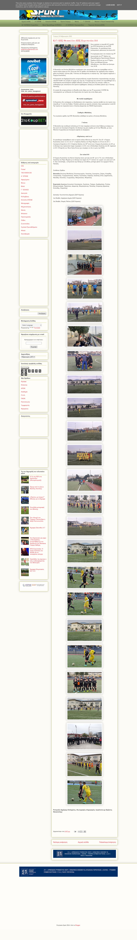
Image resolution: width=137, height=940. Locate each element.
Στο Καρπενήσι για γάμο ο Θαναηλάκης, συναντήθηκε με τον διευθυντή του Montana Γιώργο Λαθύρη (38, 541)
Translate (37, 328)
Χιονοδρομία (25, 234)
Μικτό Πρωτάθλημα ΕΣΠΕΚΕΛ (52, 25)
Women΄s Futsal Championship (104, 21)
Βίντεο (23, 183)
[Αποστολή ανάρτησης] (75, 831)
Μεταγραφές (25, 203)
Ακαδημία (24, 392)
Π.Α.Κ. (23, 395)
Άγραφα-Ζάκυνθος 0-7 (37, 528)
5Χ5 (22, 166)
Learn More (110, 5)
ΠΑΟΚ (23, 398)
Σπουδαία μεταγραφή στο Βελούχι (37, 508)
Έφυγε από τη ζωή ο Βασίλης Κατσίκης (37, 487)
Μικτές (77, 21)
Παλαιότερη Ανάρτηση (107, 842)
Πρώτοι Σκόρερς (66, 21)
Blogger (77, 925)
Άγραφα (23, 381)
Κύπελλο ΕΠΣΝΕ (51, 21)
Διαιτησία (24, 193)
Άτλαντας (24, 385)
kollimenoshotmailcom (29, 49)
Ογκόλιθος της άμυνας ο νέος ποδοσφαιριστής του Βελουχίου (38, 561)
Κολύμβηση (25, 196)
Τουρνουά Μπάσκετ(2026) (96, 25)
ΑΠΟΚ (23, 388)
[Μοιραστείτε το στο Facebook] (85, 832)
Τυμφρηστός (25, 405)
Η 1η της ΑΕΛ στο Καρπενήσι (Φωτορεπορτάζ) (36, 478)
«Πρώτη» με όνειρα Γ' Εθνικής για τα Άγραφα (37, 498)
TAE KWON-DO (26, 173)
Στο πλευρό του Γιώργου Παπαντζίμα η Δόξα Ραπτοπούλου (37, 519)
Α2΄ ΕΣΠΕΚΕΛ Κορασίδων (30, 25)
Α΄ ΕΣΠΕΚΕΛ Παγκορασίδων (75, 25)
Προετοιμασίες (26, 217)
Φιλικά (23, 230)
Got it (119, 5)
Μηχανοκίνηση (26, 207)
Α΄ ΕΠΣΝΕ (38, 21)
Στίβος (23, 220)
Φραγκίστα (24, 409)
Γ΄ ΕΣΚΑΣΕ (86, 21)
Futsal (23, 169)
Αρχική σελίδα (26, 21)
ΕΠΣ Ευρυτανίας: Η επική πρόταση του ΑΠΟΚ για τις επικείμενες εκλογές (36, 551)
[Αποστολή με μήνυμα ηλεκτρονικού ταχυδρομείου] (79, 832)
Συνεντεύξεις (25, 224)
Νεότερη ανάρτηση (60, 842)
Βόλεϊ (23, 186)
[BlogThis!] (81, 832)
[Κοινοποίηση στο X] (83, 832)
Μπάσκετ (24, 213)
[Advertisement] (34, 143)
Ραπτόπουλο (25, 402)
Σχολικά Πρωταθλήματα (29, 227)
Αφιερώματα (25, 179)
